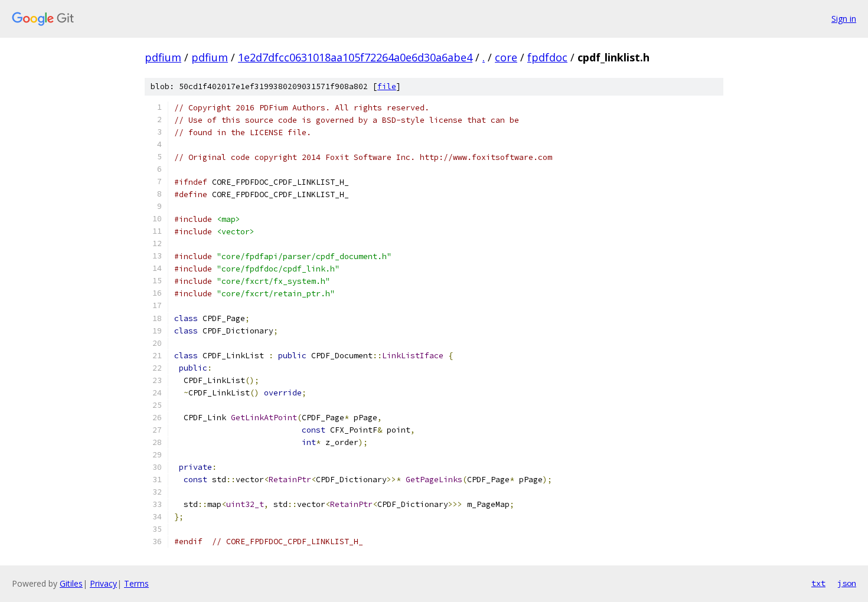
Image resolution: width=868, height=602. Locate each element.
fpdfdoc (547, 57)
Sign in (843, 18)
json (846, 583)
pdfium (163, 57)
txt (818, 583)
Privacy (103, 583)
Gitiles (71, 583)
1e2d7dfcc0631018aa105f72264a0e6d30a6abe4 (355, 57)
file (386, 86)
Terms (136, 583)
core (506, 57)
